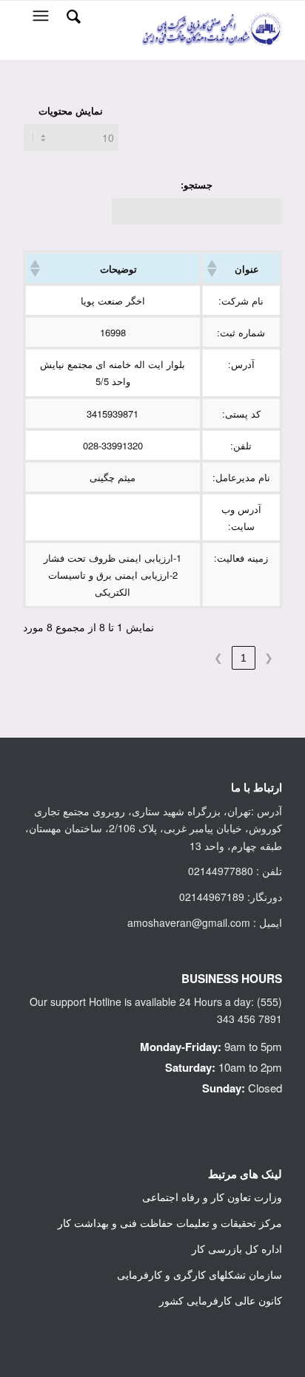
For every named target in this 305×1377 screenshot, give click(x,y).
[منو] (39, 15)
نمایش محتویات (70, 111)
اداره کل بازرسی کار (237, 1248)
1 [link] (244, 658)
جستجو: (196, 184)
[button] (213, 268)
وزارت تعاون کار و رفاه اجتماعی (212, 1196)
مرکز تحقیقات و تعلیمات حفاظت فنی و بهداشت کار (170, 1222)
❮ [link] (268, 658)
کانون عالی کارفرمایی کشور (220, 1300)
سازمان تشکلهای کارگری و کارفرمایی (199, 1274)
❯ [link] (218, 658)
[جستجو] (71, 15)
